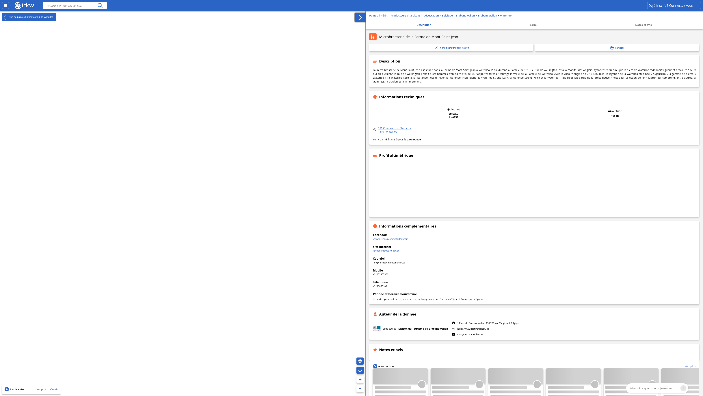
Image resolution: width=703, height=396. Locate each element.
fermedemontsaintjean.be (386, 250)
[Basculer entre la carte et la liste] (360, 17)
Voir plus (41, 389)
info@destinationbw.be (470, 334)
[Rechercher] (100, 5)
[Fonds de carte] (360, 361)
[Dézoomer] (360, 388)
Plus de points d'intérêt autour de (30, 16)
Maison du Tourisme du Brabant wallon (423, 328)
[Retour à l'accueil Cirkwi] (25, 5)
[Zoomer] (360, 379)
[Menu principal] (5, 5)
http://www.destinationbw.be (473, 328)
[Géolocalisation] (360, 370)
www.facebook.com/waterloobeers (390, 238)
